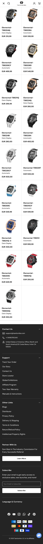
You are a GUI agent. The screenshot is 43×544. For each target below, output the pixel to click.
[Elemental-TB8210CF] (32, 191)
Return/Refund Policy (11, 429)
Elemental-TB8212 (31, 238)
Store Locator (8, 375)
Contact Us (7, 371)
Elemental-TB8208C (7, 204)
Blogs (4, 407)
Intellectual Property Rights (13, 434)
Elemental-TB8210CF (28, 204)
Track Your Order (9, 362)
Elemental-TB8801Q (28, 274)
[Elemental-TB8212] (32, 226)
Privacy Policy (8, 416)
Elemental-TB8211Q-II (7, 239)
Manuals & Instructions (12, 394)
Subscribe (21, 490)
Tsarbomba (18, 538)
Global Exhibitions (9, 380)
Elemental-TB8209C (7, 274)
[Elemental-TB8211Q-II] (11, 226)
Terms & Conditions (10, 425)
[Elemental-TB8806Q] (11, 296)
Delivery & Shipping (10, 420)
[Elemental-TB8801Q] (32, 261)
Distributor (6, 411)
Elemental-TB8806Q (7, 309)
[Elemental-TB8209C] (11, 261)
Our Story (6, 366)
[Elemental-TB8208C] (11, 191)
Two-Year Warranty (10, 389)
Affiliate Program (9, 385)
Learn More (21, 458)
